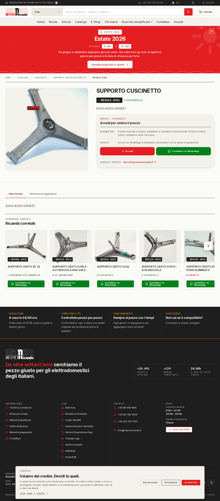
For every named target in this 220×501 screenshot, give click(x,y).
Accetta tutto (191, 482)
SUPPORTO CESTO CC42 (113, 266)
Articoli (66, 22)
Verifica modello (73, 444)
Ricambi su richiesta (76, 413)
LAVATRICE (41, 77)
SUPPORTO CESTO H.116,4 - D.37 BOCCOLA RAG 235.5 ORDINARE (70, 270)
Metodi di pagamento (21, 432)
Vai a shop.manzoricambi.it (138, 162)
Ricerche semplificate (136, 22)
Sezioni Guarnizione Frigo (79, 432)
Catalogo (81, 22)
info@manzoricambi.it (129, 430)
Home (41, 22)
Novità (53, 22)
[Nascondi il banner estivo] (211, 31)
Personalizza (170, 482)
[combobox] (123, 11)
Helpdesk (70, 450)
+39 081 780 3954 (127, 414)
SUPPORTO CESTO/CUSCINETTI (69, 77)
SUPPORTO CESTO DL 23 (24, 266)
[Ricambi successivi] (208, 245)
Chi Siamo (111, 22)
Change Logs (72, 438)
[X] (211, 482)
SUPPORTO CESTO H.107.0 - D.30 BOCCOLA (159, 268)
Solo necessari (150, 482)
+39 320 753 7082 (128, 421)
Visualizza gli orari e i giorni (107, 64)
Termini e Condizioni (20, 407)
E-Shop (96, 22)
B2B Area (70, 407)
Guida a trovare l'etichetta (79, 426)
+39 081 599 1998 (127, 407)
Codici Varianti (73, 420)
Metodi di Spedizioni (20, 420)
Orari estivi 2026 (181, 429)
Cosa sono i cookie (32, 494)
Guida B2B (70, 457)
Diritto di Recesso (19, 426)
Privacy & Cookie (19, 413)
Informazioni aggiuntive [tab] (43, 193)
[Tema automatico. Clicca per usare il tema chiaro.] (193, 3)
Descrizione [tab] (16, 193)
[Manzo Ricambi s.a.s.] (20, 354)
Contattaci (163, 22)
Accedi (178, 22)
